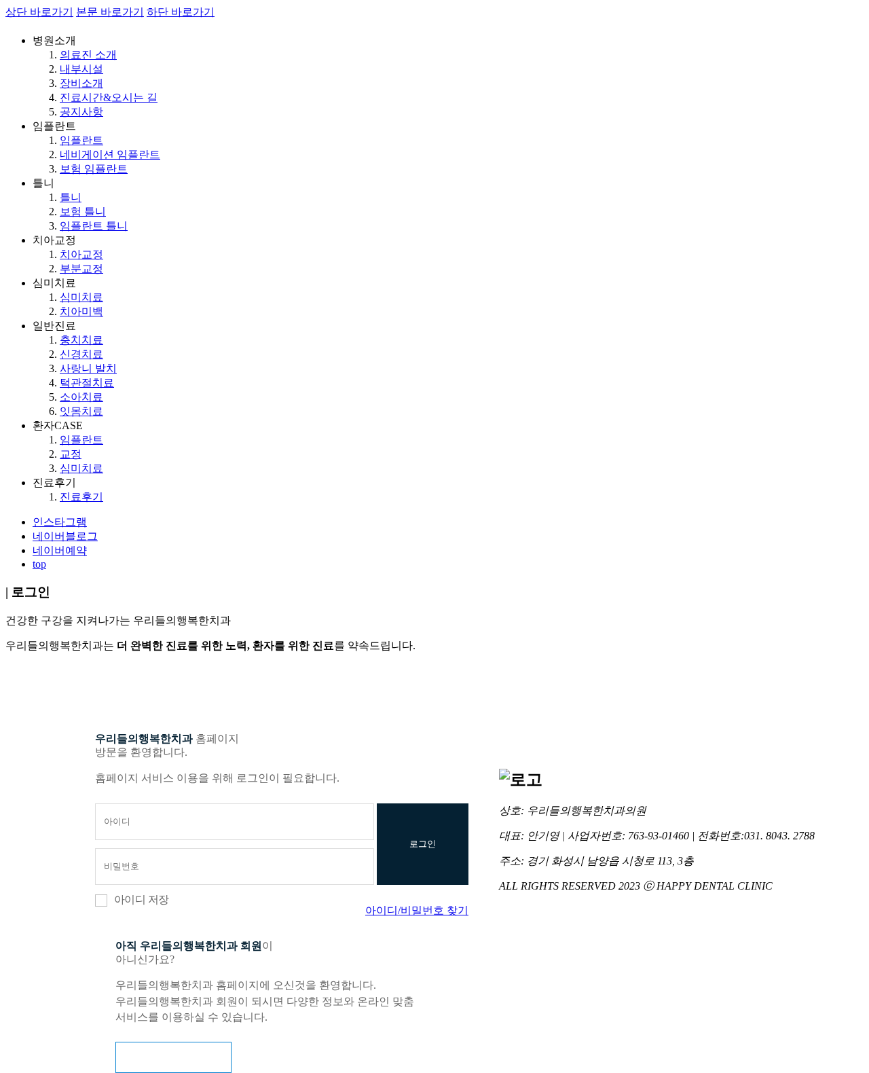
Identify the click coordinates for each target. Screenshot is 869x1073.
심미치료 (81, 297)
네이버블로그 (65, 536)
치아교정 (81, 254)
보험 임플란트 (94, 169)
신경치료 (81, 354)
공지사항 (81, 111)
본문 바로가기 (110, 12)
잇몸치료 (81, 411)
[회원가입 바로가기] (173, 1057)
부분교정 (81, 268)
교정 (70, 454)
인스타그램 (60, 522)
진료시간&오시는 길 (109, 97)
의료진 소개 (88, 54)
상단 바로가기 (39, 12)
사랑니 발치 (88, 368)
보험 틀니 (83, 211)
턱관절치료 (87, 382)
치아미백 (81, 311)
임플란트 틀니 (94, 226)
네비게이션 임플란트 (110, 154)
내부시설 (81, 69)
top (39, 564)
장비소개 (81, 83)
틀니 (70, 197)
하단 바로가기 (181, 12)
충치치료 (81, 340)
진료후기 (81, 497)
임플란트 (81, 140)
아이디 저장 (141, 899)
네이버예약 (60, 550)
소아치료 (81, 397)
